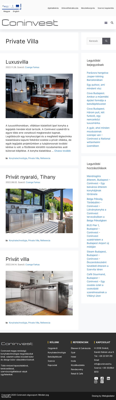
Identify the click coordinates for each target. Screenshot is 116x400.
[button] (106, 22)
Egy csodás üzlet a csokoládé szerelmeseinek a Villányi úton (97, 288)
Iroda (73, 361)
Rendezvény (77, 369)
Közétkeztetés (78, 365)
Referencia (45, 158)
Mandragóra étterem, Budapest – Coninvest (98, 180)
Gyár (73, 352)
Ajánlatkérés (53, 8)
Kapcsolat (52, 365)
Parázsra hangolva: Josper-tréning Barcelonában (98, 76)
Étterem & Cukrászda (81, 348)
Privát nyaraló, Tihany (30, 177)
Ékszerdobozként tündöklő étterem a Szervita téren (98, 266)
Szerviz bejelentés (106, 8)
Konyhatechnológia (18, 158)
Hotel (73, 357)
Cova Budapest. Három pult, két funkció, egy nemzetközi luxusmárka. (96, 115)
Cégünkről (52, 348)
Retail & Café (77, 373)
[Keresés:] (94, 41)
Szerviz (51, 361)
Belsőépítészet (55, 357)
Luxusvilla (17, 62)
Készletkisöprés (88, 8)
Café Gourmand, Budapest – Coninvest (96, 278)
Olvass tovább (62, 150)
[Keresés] (106, 41)
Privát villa (17, 259)
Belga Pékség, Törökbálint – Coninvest (95, 203)
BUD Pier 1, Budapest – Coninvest (93, 229)
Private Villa (33, 158)
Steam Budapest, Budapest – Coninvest (97, 255)
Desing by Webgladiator (103, 396)
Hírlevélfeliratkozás (70, 8)
